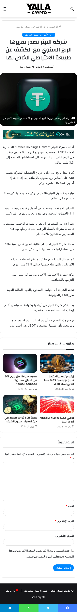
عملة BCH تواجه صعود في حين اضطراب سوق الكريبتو (21, 419)
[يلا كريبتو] (38, 9)
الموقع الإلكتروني (64, 535)
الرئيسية (54, 26)
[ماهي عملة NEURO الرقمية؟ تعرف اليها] (57, 404)
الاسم (70, 506)
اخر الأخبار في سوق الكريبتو (31, 26)
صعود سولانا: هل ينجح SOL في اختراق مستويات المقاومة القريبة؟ (21, 380)
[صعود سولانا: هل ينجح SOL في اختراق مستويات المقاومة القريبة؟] (20, 363)
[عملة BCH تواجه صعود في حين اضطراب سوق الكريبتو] (20, 404)
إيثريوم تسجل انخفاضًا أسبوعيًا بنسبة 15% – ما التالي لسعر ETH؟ (59, 380)
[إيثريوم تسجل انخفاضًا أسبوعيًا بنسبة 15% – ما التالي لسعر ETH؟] (57, 363)
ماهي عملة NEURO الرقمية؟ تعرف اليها (57, 419)
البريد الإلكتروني (64, 520)
